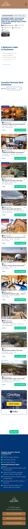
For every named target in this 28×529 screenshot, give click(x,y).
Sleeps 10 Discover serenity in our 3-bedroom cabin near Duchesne (14, 238)
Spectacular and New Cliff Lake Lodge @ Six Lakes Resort (12, 181)
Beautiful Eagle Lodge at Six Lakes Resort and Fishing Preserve (13, 379)
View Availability (20, 130)
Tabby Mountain (7, 322)
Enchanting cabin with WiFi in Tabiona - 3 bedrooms (11, 209)
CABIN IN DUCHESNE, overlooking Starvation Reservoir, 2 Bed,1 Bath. (13, 153)
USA (15, 15)
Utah (19, 15)
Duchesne (7, 155)
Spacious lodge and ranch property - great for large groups (14, 124)
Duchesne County (9, 127)
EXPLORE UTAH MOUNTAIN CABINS (14, 518)
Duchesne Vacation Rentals (10, 457)
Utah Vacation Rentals (9, 459)
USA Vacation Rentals (9, 462)
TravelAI (17, 507)
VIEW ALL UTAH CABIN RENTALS (14, 513)
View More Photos (6, 33)
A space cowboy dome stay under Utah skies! (13, 266)
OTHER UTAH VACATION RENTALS (14, 523)
